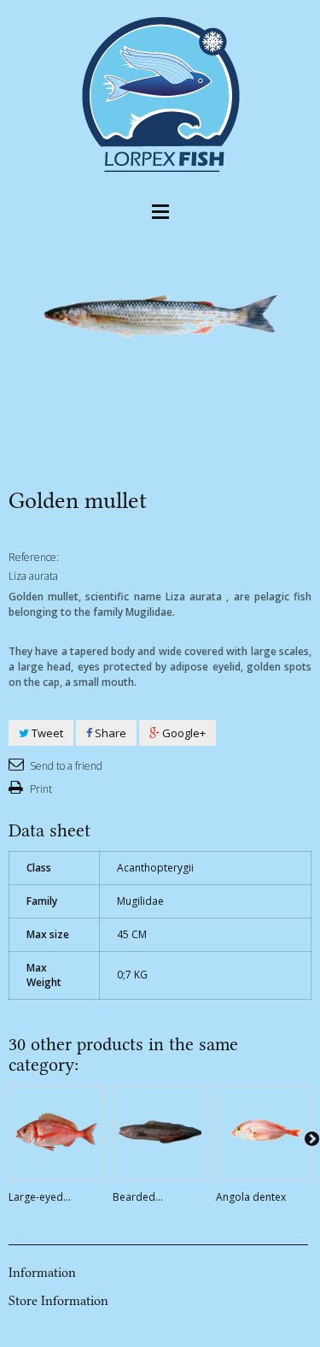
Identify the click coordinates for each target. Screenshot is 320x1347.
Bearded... (138, 1197)
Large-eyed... (40, 1197)
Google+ (183, 733)
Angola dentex (251, 1197)
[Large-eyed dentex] (56, 1132)
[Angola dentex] (263, 1132)
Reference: (34, 557)
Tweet (46, 733)
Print (39, 789)
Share (109, 733)
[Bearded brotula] (160, 1132)
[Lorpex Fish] (160, 93)
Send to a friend (64, 766)
